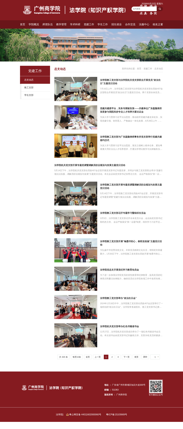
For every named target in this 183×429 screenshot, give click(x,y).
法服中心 (144, 24)
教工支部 (28, 87)
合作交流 (130, 24)
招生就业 (116, 24)
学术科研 (75, 24)
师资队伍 (47, 24)
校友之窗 (158, 24)
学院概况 (34, 24)
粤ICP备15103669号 (116, 414)
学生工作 (103, 24)
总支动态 (28, 80)
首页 (22, 24)
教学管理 (61, 24)
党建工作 (89, 24)
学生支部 (28, 95)
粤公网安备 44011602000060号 (85, 414)
